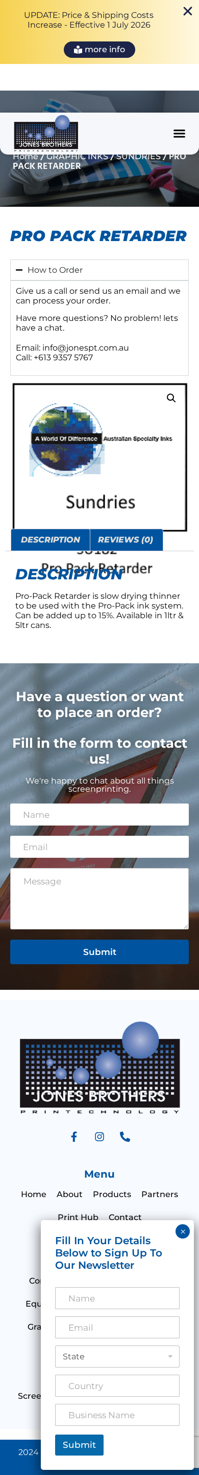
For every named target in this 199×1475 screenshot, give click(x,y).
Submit (99, 952)
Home (25, 156)
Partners (159, 1194)
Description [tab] (50, 540)
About (70, 1194)
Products (112, 1194)
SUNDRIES (138, 156)
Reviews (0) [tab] (125, 540)
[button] (179, 133)
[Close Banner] (188, 11)
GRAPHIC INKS (77, 156)
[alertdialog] (99, 32)
